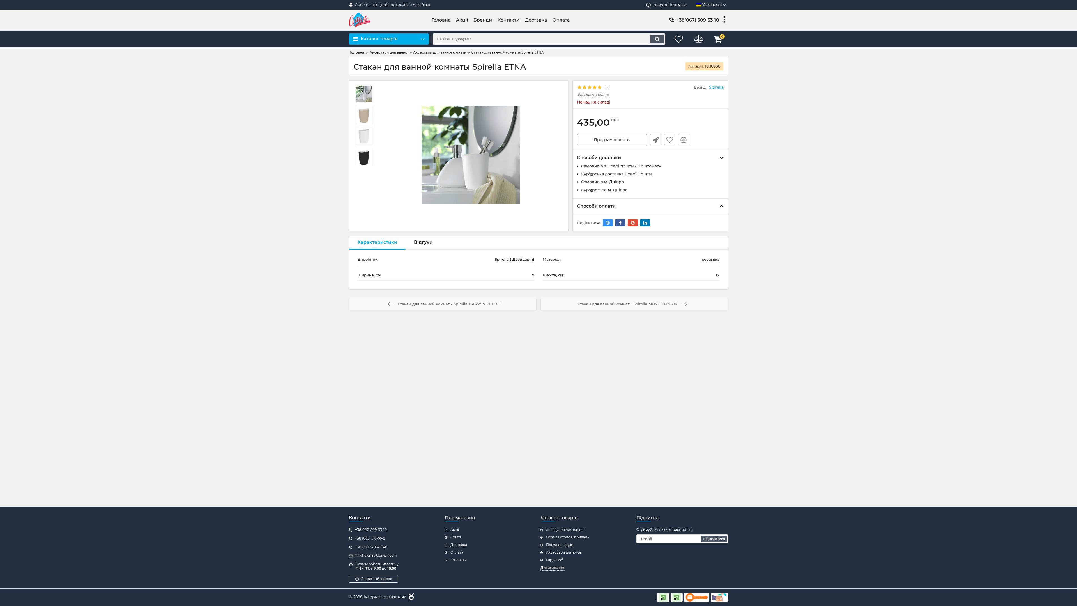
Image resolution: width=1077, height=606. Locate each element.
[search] (657, 39)
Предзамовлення (612, 139)
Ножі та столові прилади (568, 537)
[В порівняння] (683, 139)
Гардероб (554, 560)
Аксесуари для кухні (564, 552)
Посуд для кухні (560, 545)
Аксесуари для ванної (565, 529)
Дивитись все (552, 568)
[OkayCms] (411, 597)
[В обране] (669, 139)
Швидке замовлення (655, 139)
